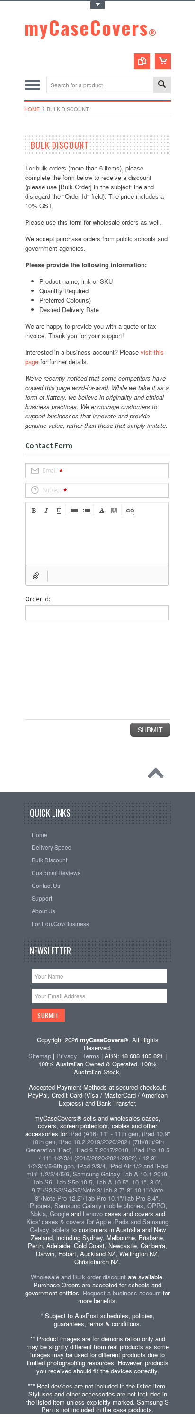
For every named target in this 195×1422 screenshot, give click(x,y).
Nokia (38, 1213)
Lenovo (93, 1213)
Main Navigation (32, 85)
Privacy (66, 1055)
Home (32, 108)
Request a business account (122, 1292)
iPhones (39, 1205)
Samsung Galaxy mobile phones (98, 1205)
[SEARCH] (161, 85)
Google (59, 1213)
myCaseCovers (90, 27)
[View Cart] (163, 61)
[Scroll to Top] (158, 775)
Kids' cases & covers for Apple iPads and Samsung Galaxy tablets (97, 1225)
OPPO (156, 1205)
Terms (90, 1055)
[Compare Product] (142, 61)
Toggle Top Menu (97, 5)
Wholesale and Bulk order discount (78, 1276)
